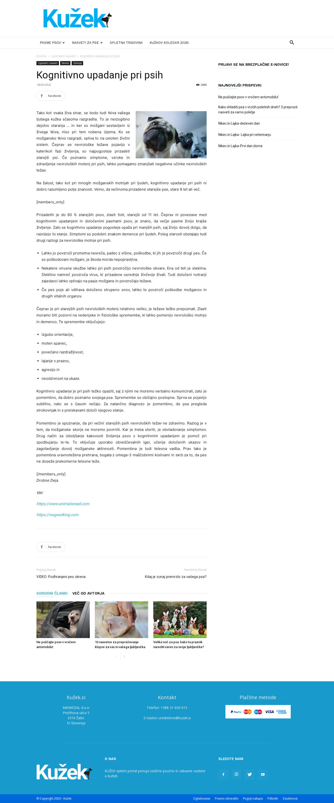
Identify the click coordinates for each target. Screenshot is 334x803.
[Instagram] (236, 774)
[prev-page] (117, 657)
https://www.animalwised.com (62, 503)
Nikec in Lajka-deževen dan (239, 123)
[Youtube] (263, 775)
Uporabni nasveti (63, 56)
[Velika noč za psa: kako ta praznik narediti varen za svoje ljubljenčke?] (180, 619)
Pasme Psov (50, 42)
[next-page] (125, 657)
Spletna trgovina (126, 42)
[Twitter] (250, 775)
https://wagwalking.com (57, 514)
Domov (41, 56)
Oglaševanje (201, 798)
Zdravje (77, 63)
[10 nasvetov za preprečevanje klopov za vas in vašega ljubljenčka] (121, 619)
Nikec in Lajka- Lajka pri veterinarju (244, 135)
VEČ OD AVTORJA (88, 593)
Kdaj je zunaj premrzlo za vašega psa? (176, 577)
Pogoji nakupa (253, 798)
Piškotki (272, 798)
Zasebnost (290, 798)
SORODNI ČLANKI (51, 593)
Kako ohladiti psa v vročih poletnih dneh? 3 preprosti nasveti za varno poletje (258, 109)
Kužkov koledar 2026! (169, 42)
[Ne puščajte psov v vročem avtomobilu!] (63, 619)
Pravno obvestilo (226, 798)
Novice (65, 63)
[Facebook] (223, 775)
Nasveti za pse (85, 42)
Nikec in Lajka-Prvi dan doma (240, 146)
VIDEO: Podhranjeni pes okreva (61, 577)
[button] (292, 43)
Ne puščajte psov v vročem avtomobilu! (248, 97)
